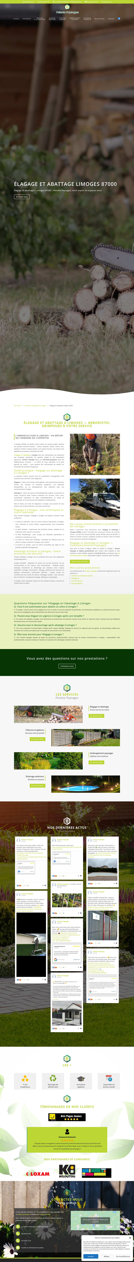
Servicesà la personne (39, 18)
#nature (35, 853)
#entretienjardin (93, 855)
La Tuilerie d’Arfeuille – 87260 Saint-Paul (68, 2)
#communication (93, 969)
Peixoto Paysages (27, 839)
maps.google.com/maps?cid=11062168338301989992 (61, 940)
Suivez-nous (107, 2)
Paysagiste (27, 19)
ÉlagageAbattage (52, 18)
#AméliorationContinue (59, 935)
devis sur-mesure (24, 1214)
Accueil (16, 19)
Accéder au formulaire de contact (32, 1248)
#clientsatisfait (105, 963)
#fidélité (30, 911)
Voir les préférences (123, 1256)
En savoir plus (22, 197)
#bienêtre (91, 857)
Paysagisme (75, 578)
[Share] (43, 885)
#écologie (25, 855)
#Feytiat (113, 853)
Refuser (106, 1256)
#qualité (19, 909)
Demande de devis (80, 561)
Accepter (91, 1256)
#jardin (40, 853)
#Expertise (38, 909)
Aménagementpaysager (75, 18)
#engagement (64, 937)
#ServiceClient (72, 933)
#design (19, 855)
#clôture (96, 907)
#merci (97, 963)
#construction (104, 909)
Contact (111, 19)
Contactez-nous (92, 2)
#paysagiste (21, 853)
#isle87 (24, 909)
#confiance (31, 909)
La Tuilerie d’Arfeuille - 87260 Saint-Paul (34, 1227)
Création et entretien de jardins (82, 576)
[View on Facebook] (45, 885)
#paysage (91, 909)
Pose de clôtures (76, 581)
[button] (130, 1238)
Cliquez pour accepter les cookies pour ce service (95, 1221)
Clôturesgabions (62, 18)
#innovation (56, 937)
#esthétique (109, 907)
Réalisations (99, 19)
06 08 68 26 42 (29, 2)
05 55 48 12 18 (44, 2)
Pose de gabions (76, 583)
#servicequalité (93, 965)
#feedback (28, 853)
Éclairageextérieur (87, 18)
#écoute (112, 967)
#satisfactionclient (74, 935)
